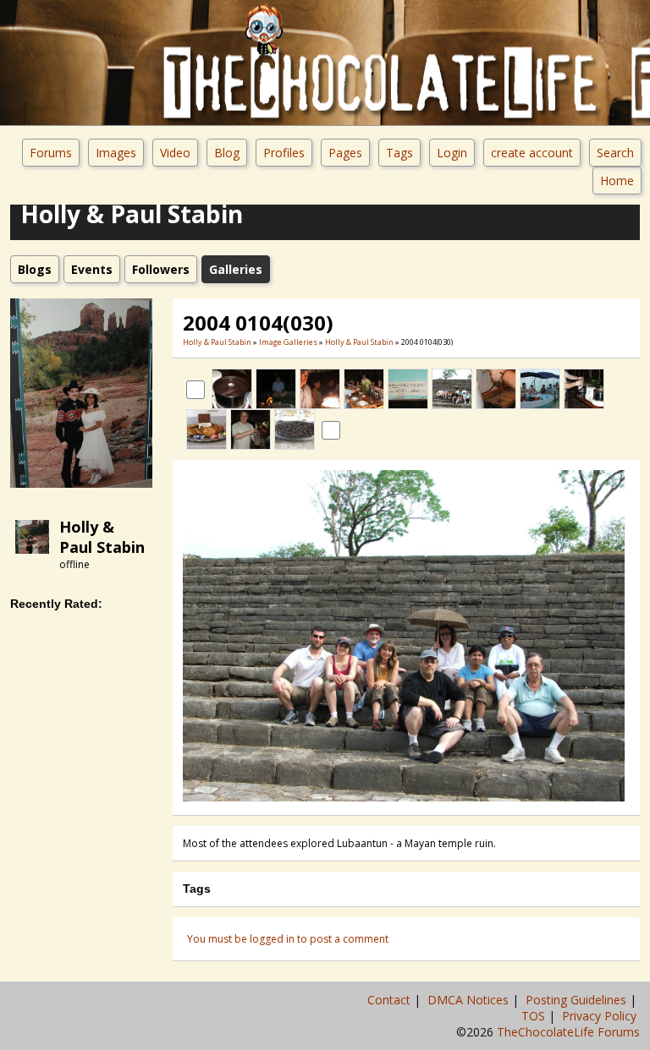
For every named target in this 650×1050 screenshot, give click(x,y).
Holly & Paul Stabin (102, 537)
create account (532, 153)
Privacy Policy (601, 1016)
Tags (399, 153)
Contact (390, 1000)
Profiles (284, 153)
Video (175, 153)
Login (452, 153)
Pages (345, 153)
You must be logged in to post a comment (287, 939)
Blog (227, 153)
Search (615, 153)
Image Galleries (288, 341)
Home (617, 180)
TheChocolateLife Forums (568, 1032)
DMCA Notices (469, 1000)
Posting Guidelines (578, 1000)
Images (116, 153)
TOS (534, 1016)
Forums (51, 153)
